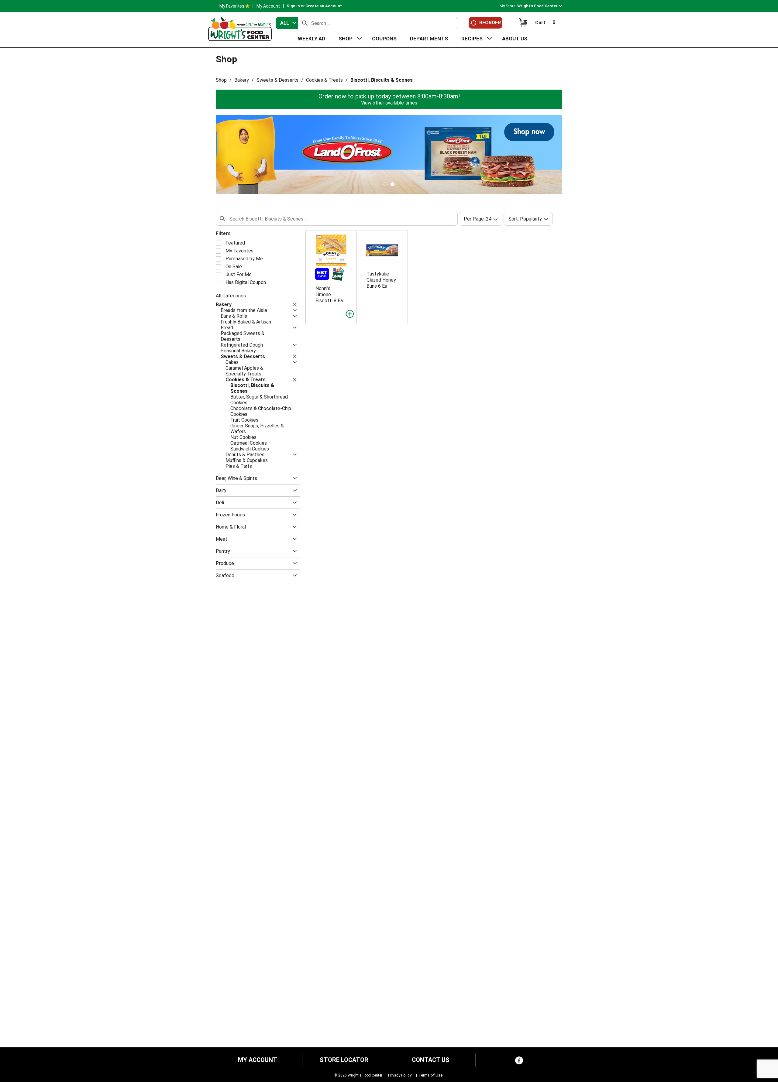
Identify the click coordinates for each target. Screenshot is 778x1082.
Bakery (241, 80)
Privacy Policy (399, 1075)
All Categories (231, 296)
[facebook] (519, 1062)
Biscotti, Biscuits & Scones (381, 80)
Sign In (293, 6)
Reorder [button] (490, 23)
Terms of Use (430, 1075)
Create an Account (323, 6)
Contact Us (430, 1059)
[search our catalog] (305, 23)
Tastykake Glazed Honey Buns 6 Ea (381, 280)
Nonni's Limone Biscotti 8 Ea (329, 294)
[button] (539, 6)
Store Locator (344, 1059)
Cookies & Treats (324, 80)
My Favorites (231, 6)
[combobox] (287, 23)
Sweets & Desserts (277, 80)
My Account (268, 6)
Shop (221, 80)
